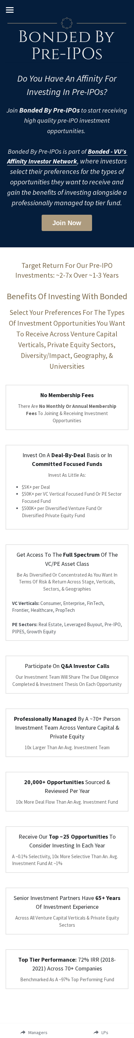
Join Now (66, 222)
